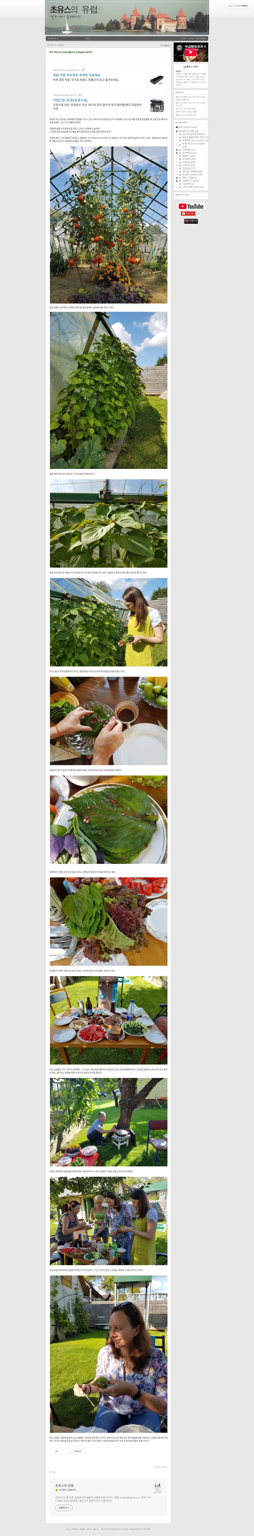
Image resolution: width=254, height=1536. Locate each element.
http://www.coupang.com (66, 70)
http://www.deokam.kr (65, 95)
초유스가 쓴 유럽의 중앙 (186, 109)
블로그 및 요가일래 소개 (186, 115)
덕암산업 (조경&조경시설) (70, 100)
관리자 (89, 1529)
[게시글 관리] (66, 1451)
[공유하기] (61, 1451)
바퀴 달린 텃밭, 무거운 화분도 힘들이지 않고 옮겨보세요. (86, 79)
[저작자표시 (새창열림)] (86, 1451)
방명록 (82, 1529)
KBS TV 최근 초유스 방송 (186, 112)
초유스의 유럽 (64, 1485)
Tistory (147, 1529)
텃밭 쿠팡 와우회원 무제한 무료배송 (77, 75)
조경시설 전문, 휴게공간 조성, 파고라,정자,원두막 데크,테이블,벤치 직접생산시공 (97, 106)
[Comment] (53, 1472)
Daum (125, 1529)
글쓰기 (95, 1529)
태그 (68, 1529)
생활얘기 (167, 45)
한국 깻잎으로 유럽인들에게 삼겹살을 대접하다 (71, 52)
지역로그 (74, 1529)
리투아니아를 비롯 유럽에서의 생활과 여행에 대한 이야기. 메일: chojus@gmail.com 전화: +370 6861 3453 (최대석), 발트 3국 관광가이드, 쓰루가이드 (103, 1499)
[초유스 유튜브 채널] (191, 209)
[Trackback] (50, 1472)
